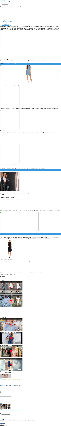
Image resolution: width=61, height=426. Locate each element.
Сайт (0, 414)
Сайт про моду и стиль (5, 1)
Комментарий (2, 419)
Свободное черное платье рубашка (6, 23)
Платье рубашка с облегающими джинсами (7, 21)
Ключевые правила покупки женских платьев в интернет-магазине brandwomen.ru (10, 379)
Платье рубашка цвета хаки (5, 20)
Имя (1, 412)
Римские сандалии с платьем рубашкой (6, 25)
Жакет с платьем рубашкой (5, 22)
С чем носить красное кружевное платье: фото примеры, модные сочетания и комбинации (11, 410)
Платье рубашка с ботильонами (5, 24)
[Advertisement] (30, 12)
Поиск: (1, 424)
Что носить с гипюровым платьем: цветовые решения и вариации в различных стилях (10, 385)
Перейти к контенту (2, 0)
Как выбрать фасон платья (3, 391)
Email (1, 413)
